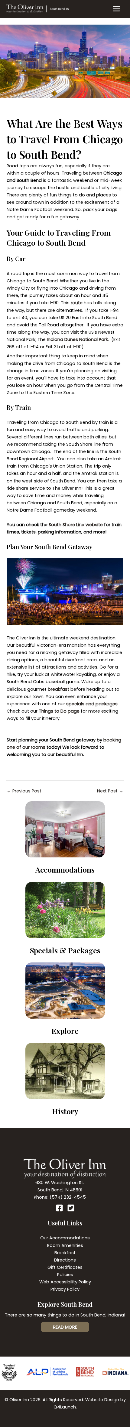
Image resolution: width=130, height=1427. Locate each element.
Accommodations (65, 869)
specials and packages (92, 704)
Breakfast (65, 1253)
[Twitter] (71, 1208)
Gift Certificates (65, 1267)
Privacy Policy (65, 1289)
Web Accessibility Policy (65, 1282)
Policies (65, 1275)
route (77, 303)
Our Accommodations (65, 1238)
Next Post (110, 791)
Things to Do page (59, 711)
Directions (65, 1260)
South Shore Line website (76, 525)
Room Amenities (65, 1245)
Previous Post (24, 791)
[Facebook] (59, 1208)
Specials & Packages (65, 950)
